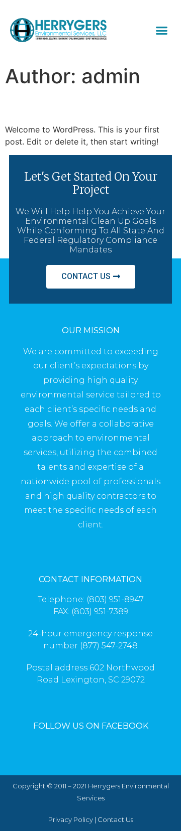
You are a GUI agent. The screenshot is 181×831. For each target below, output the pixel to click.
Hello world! (50, 105)
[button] (161, 30)
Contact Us (115, 819)
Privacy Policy (70, 819)
